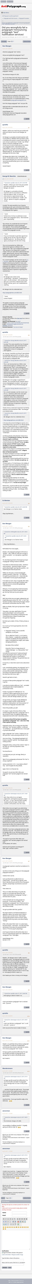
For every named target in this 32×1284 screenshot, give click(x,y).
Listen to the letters (6, 1254)
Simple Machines (20, 1282)
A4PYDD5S (10, 325)
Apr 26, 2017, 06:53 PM (7, 503)
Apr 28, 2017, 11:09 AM (7, 1151)
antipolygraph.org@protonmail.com (14, 324)
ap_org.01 (18, 321)
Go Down (4, 41)
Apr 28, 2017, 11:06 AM (7, 1113)
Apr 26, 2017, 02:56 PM (7, 334)
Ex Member (6, 500)
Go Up (3, 1198)
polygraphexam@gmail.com (18, 100)
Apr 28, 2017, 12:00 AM (7, 1071)
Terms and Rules (15, 1280)
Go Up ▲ (22, 1280)
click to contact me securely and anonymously (18, 322)
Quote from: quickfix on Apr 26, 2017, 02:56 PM (16, 507)
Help (9, 1280)
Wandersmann (7, 1068)
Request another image (17, 1254)
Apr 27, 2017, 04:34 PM (7, 861)
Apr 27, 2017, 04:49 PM (7, 952)
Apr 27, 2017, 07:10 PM (7, 1040)
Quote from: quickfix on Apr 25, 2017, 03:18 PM (16, 183)
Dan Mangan (6, 46)
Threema (4, 325)
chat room (19, 318)
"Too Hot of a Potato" (18, 327)
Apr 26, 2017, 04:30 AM (8, 178)
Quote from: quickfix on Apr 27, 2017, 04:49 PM (16, 993)
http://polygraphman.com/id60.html (12, 292)
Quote (27, 118)
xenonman (6, 1111)
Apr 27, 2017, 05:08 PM (7, 1016)
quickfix (5, 125)
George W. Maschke (9, 176)
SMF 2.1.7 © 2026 (12, 1282)
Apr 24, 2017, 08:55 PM (7, 48)
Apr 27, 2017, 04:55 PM (7, 989)
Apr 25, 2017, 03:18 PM (7, 127)
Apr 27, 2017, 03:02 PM (7, 788)
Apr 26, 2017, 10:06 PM (7, 526)
